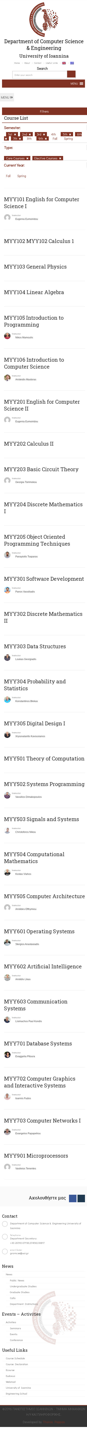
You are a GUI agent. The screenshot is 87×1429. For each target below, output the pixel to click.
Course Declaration (17, 1364)
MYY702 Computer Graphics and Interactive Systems (39, 1082)
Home (17, 62)
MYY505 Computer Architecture (44, 896)
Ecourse (10, 1370)
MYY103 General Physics (35, 266)
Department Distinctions (24, 1303)
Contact (37, 62)
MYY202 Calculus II (29, 443)
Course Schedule (15, 1358)
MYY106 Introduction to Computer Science (34, 363)
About (27, 62)
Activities (11, 1322)
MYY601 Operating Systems (39, 931)
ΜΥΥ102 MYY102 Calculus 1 (39, 241)
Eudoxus (10, 1375)
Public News (17, 1280)
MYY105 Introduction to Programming (34, 321)
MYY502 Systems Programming (44, 784)
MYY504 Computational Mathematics (34, 857)
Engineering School (16, 1393)
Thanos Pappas (54, 1422)
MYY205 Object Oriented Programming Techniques (37, 540)
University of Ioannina (18, 1387)
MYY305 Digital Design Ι (34, 723)
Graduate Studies (19, 1292)
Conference (16, 1340)
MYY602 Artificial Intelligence (43, 966)
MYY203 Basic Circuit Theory (41, 469)
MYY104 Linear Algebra (34, 292)
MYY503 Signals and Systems (41, 819)
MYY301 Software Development (44, 578)
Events (13, 1334)
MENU (5, 97)
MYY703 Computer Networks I (42, 1120)
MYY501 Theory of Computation (44, 758)
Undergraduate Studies (23, 1286)
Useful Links (52, 62)
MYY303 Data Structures (35, 646)
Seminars (15, 1328)
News (9, 1274)
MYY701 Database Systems (38, 1043)
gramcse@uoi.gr (19, 1253)
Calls (12, 1298)
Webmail (11, 1381)
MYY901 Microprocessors (36, 1155)
